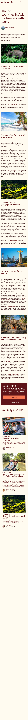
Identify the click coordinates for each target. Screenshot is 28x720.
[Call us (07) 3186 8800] (21, 2)
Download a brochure (14, 402)
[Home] (10, 2)
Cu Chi (8, 226)
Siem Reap (7, 361)
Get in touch (14, 397)
